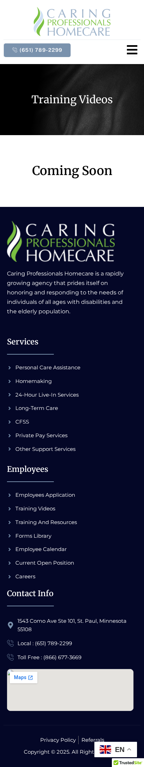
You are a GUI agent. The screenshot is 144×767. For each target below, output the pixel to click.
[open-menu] (132, 50)
